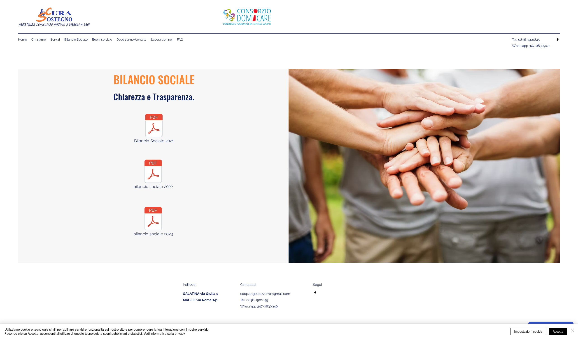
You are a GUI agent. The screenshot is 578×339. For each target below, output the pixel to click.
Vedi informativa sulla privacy (164, 333)
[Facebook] (557, 39)
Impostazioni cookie (528, 331)
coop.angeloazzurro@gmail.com (265, 294)
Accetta (558, 331)
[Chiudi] (572, 331)
